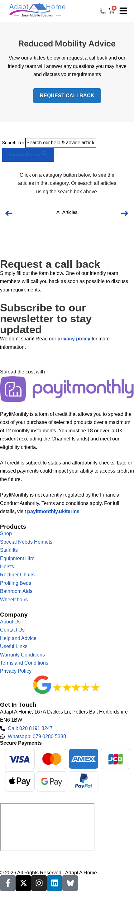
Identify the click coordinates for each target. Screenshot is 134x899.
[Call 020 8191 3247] (102, 11)
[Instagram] (39, 883)
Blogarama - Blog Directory (30, 857)
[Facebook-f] (8, 883)
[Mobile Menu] (123, 11)
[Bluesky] (70, 883)
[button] (9, 213)
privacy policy (73, 338)
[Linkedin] (54, 883)
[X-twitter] (23, 883)
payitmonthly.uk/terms (53, 511)
